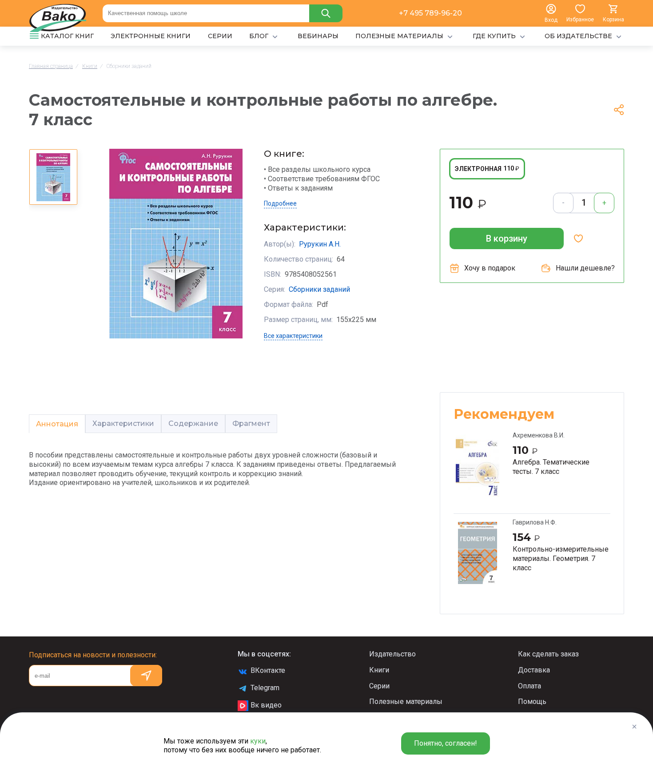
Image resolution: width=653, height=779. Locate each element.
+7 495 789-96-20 (430, 13)
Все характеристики (293, 335)
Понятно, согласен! (445, 743)
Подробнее (280, 203)
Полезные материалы (405, 701)
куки (258, 741)
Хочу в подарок (489, 268)
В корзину (506, 238)
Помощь (532, 701)
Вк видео (266, 705)
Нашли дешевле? (585, 268)
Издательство (392, 654)
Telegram (265, 688)
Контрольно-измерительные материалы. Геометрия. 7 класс (561, 558)
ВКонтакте (268, 670)
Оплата (529, 686)
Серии (379, 686)
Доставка (534, 670)
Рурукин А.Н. (320, 244)
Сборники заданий (319, 289)
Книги (379, 670)
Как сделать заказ (548, 654)
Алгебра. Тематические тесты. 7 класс (551, 467)
